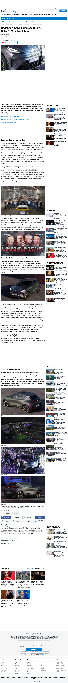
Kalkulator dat (59, 662)
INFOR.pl (21, 8)
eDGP (2, 665)
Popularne (30, 568)
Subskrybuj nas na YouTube (10, 42)
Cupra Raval (15, 513)
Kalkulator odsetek (60, 668)
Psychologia (43, 670)
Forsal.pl (3, 667)
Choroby (42, 668)
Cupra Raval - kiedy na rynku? (10, 122)
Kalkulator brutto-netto (61, 670)
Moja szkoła (29, 667)
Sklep (65, 8)
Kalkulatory (59, 659)
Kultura (28, 673)
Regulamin (26, 677)
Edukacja (29, 665)
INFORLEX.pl (35, 8)
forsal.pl (28, 8)
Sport (16, 668)
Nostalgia (11, 21)
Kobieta (29, 662)
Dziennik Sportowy (36, 21)
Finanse (42, 663)
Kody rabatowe (30, 663)
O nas (8, 677)
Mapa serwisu (47, 677)
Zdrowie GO (17, 21)
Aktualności (10, 18)
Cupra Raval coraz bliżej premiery (12, 116)
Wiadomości (17, 667)
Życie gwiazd (30, 668)
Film (28, 670)
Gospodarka (17, 665)
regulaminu (34, 645)
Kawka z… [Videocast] (26, 21)
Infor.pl (2, 662)
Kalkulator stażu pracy (60, 665)
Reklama (14, 677)
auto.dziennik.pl (9, 24)
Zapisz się (34, 649)
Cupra (8, 513)
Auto (3, 18)
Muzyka (29, 671)
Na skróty (3, 659)
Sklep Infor (3, 671)
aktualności (16, 24)
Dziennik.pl (18, 659)
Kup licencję (23, 507)
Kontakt (3, 677)
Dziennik (2, 24)
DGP (42, 8)
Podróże (17, 671)
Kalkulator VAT (59, 667)
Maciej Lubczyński (5, 34)
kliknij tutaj (42, 654)
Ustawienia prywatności (59, 677)
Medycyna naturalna (45, 667)
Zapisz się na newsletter (27, 42)
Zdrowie (17, 670)
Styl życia (43, 671)
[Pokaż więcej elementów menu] (66, 15)
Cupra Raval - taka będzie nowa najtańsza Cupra (16, 119)
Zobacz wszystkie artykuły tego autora (10, 538)
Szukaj (64, 10)
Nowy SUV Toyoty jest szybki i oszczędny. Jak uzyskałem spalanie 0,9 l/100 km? (8, 542)
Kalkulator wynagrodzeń (61, 671)
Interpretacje (3, 670)
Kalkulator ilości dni (60, 663)
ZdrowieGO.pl (49, 8)
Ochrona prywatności (36, 677)
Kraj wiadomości (40, 568)
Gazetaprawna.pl (4, 663)
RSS (34, 678)
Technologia (17, 663)
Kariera (20, 677)
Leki (41, 665)
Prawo (42, 662)
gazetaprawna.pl (58, 8)
